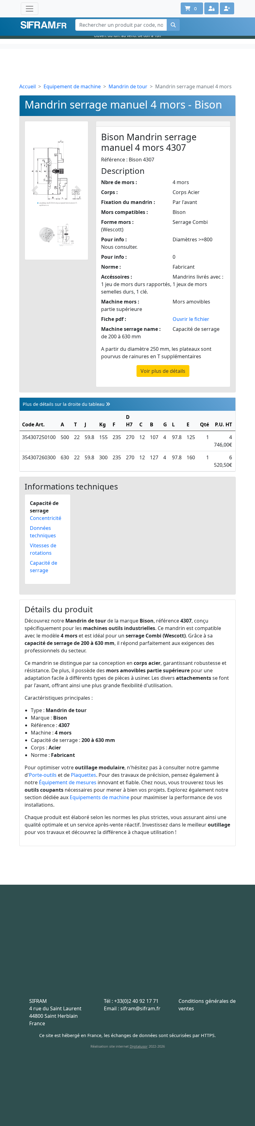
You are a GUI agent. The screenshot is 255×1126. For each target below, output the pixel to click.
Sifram (43, 25)
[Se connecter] (211, 8)
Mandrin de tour (128, 86)
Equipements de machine (99, 797)
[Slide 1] (47, 235)
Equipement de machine (72, 86)
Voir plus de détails (163, 371)
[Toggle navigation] (29, 8)
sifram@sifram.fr (140, 1008)
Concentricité (45, 518)
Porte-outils (43, 775)
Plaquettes (83, 775)
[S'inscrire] (227, 8)
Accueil (27, 86)
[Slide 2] (65, 235)
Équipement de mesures (67, 782)
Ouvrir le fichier (191, 319)
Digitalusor (139, 1046)
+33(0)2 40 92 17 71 (136, 1001)
